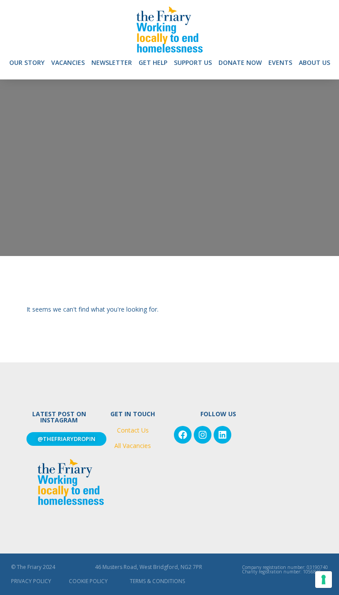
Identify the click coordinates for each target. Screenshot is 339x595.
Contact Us (133, 430)
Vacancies (68, 62)
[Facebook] (183, 435)
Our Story (27, 62)
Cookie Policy (88, 581)
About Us (314, 62)
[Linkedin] (222, 435)
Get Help (153, 62)
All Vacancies (132, 445)
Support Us (193, 62)
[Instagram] (202, 435)
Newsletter (111, 62)
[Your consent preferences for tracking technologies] (323, 579)
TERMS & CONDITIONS (157, 581)
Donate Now (240, 62)
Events (280, 62)
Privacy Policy (31, 581)
